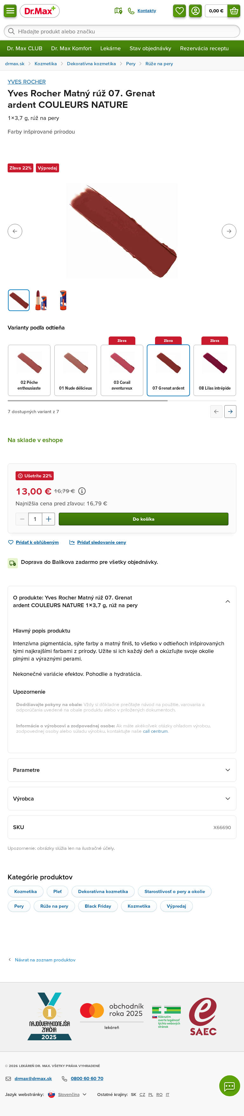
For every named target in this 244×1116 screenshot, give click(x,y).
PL (150, 1094)
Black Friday (98, 906)
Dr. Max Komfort (71, 48)
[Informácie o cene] (82, 491)
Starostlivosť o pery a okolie (175, 891)
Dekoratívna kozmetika (103, 891)
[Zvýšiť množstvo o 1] (48, 519)
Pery (19, 906)
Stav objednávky (150, 48)
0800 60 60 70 (87, 1078)
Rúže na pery (54, 906)
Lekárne (110, 48)
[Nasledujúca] (230, 411)
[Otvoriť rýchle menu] (10, 10)
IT (167, 1094)
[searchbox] (122, 31)
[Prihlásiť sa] (195, 10)
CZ (142, 1094)
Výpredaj (176, 906)
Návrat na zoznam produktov (45, 959)
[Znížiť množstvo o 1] (22, 519)
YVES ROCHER (27, 81)
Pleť (57, 891)
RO (159, 1094)
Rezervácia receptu (204, 48)
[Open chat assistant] (230, 1086)
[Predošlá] (216, 411)
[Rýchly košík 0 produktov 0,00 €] (233, 10)
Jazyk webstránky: (24, 1094)
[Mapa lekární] (118, 11)
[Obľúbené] (179, 10)
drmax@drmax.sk (33, 1078)
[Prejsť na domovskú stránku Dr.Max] (40, 10)
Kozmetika (25, 891)
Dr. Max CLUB (24, 48)
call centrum (155, 731)
